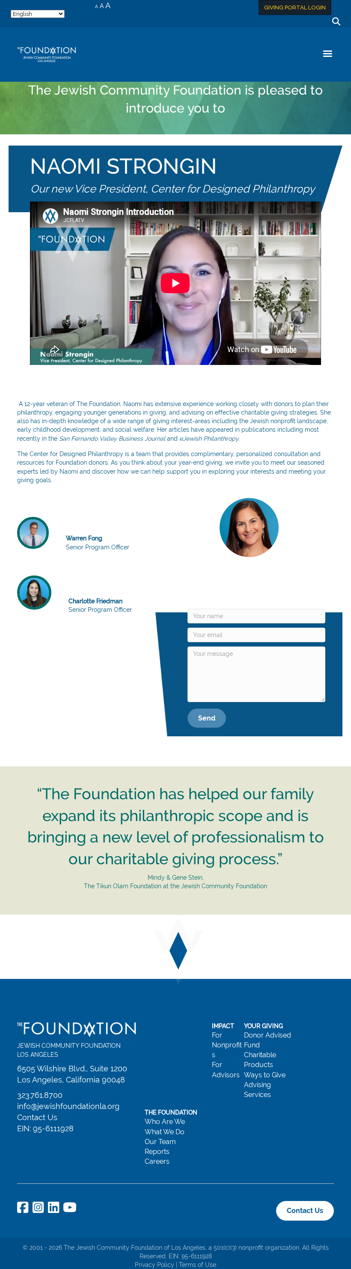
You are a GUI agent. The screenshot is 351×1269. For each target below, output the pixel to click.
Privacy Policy (154, 1264)
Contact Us (37, 1117)
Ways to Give (265, 1075)
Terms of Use (197, 1264)
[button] (206, 718)
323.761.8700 (39, 1095)
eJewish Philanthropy (208, 438)
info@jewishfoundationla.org (68, 1106)
